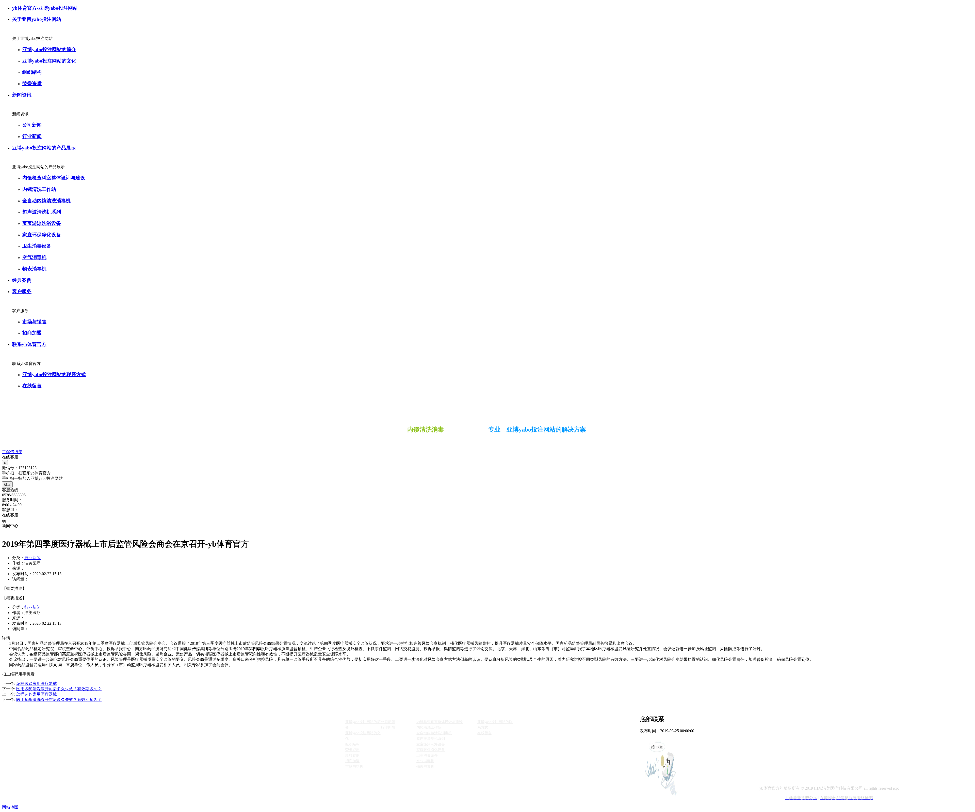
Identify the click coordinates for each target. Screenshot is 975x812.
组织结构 (32, 72)
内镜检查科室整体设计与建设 (53, 177)
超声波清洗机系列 (41, 212)
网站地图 (10, 807)
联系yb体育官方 (29, 344)
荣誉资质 (32, 83)
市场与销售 (34, 321)
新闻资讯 (21, 95)
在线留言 (32, 385)
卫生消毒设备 (36, 246)
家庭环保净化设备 (41, 234)
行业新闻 (32, 136)
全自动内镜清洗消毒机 (46, 200)
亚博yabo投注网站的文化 (49, 61)
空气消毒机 (34, 257)
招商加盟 (32, 332)
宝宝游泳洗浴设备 (41, 223)
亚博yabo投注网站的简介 (49, 49)
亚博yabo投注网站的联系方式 (54, 374)
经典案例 (21, 280)
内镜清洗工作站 (39, 189)
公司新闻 (32, 125)
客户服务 (21, 291)
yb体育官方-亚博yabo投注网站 (45, 8)
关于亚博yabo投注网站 (36, 19)
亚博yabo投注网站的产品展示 (44, 147)
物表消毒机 (34, 268)
